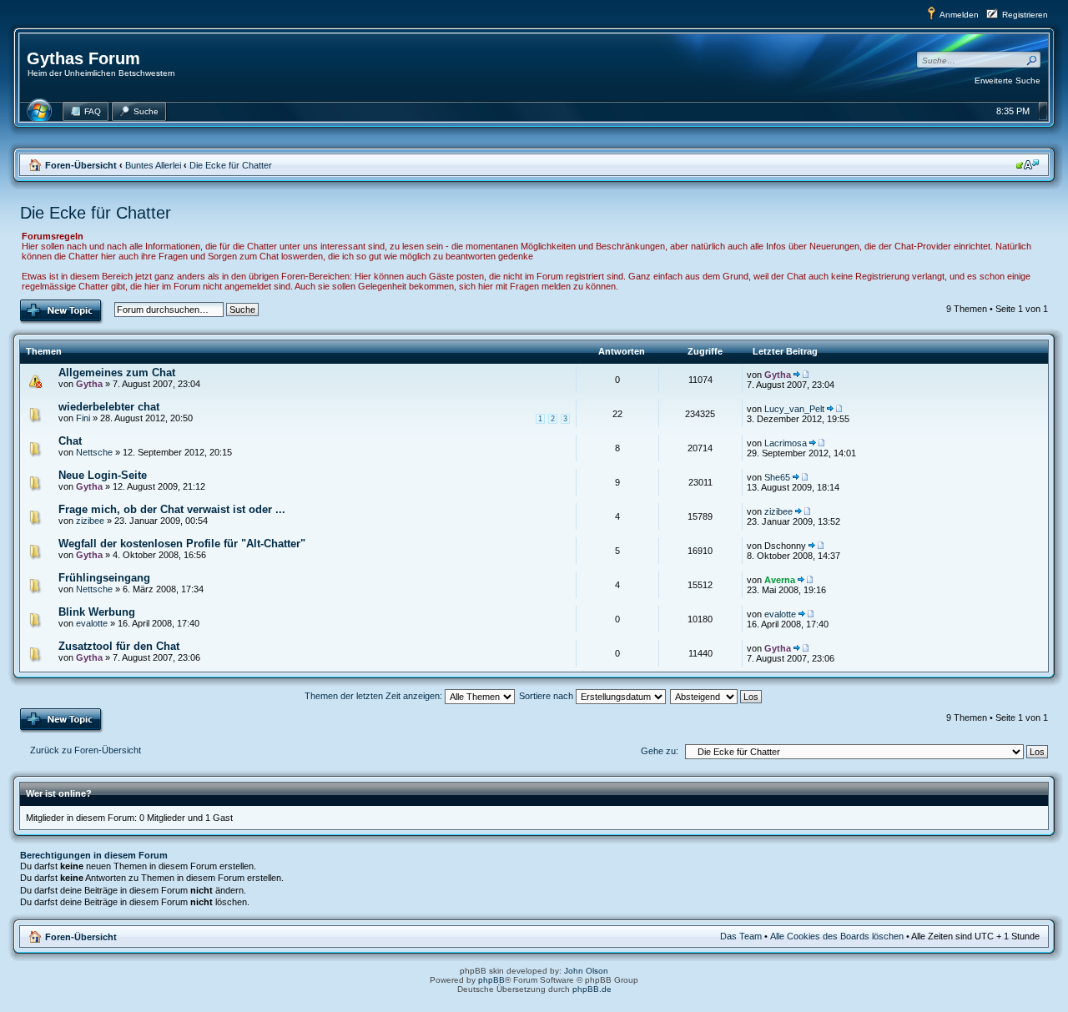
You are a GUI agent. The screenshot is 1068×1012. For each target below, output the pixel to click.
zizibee (90, 521)
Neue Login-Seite (102, 475)
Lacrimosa (785, 443)
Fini (83, 418)
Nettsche (94, 452)
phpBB (491, 979)
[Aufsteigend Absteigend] (716, 696)
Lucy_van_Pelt (794, 409)
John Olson (586, 970)
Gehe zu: (659, 751)
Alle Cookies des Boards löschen (837, 936)
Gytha (89, 384)
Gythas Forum (83, 58)
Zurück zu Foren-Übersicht (85, 750)
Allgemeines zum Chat (116, 372)
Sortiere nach (547, 696)
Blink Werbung (96, 612)
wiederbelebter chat (108, 406)
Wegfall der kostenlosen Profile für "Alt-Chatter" (181, 543)
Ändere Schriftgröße (1027, 164)
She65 (777, 477)
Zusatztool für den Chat (118, 646)
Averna (779, 580)
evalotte (92, 623)
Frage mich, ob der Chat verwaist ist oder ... (171, 509)
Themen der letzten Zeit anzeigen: (375, 696)
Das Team (741, 936)
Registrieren (1025, 14)
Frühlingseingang (104, 577)
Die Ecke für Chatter (230, 165)
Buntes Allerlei (153, 165)
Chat (70, 441)
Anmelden (959, 14)
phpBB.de (592, 989)
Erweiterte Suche (1007, 80)
